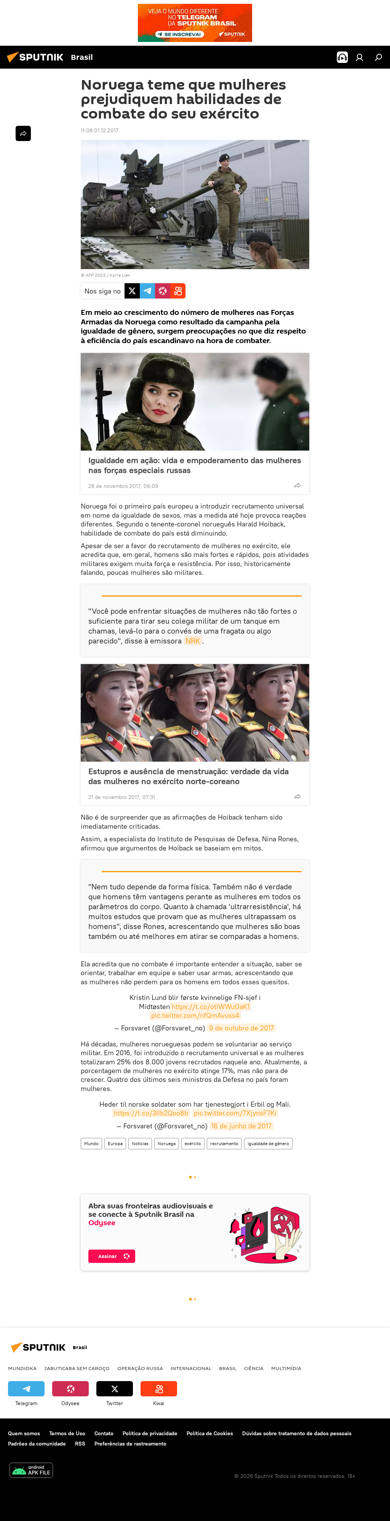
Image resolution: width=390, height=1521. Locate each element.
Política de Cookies (210, 1433)
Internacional (191, 1368)
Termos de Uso (67, 1433)
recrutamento (224, 1143)
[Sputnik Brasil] (37, 63)
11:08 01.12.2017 (99, 130)
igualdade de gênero (268, 1143)
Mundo (91, 1143)
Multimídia (286, 1368)
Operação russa (140, 1368)
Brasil (228, 1368)
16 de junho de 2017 (241, 1125)
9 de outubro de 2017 (241, 1028)
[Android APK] (31, 1471)
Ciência (254, 1368)
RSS (80, 1443)
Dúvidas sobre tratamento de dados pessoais (297, 1433)
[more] (297, 485)
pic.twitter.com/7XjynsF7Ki (235, 1113)
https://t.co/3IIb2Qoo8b (151, 1113)
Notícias (140, 1143)
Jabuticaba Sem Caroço (77, 1368)
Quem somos (24, 1433)
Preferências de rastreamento (130, 1443)
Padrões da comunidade (37, 1443)
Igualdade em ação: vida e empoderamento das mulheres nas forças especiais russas (194, 465)
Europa (115, 1143)
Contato (103, 1433)
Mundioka (22, 1368)
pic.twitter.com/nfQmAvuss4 (195, 1015)
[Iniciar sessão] (359, 57)
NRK (192, 640)
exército (193, 1143)
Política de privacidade (150, 1433)
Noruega (167, 1143)
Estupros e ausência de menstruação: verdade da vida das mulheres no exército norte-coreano (188, 776)
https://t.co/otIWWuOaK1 (210, 1006)
